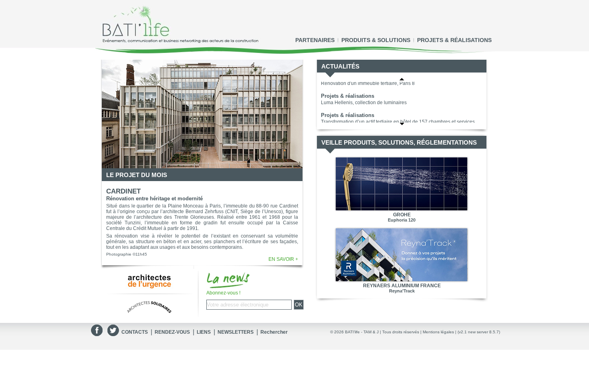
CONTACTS (134, 332)
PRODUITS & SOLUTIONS (375, 40)
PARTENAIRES (315, 40)
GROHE (402, 215)
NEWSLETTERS (236, 332)
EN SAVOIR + (283, 259)
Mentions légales (438, 332)
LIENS (204, 332)
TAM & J (371, 332)
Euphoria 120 (402, 220)
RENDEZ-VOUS (172, 332)
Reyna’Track (402, 290)
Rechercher (274, 332)
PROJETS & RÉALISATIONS (454, 40)
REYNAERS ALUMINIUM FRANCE (402, 285)
